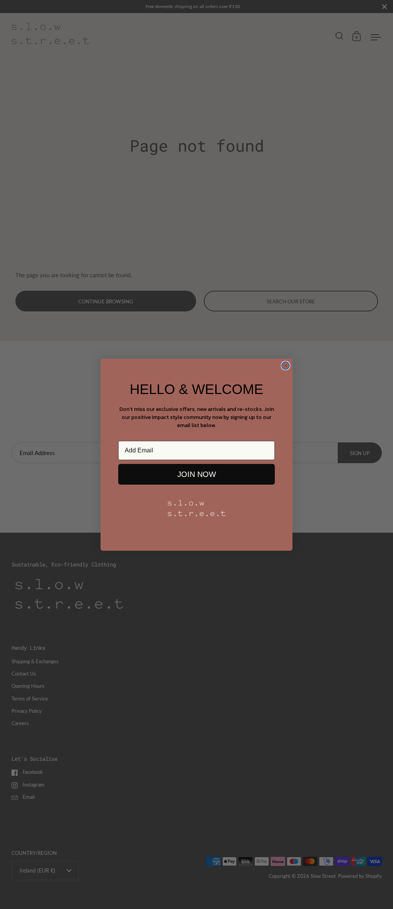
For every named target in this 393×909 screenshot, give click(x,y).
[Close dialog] (285, 365)
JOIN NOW (196, 474)
